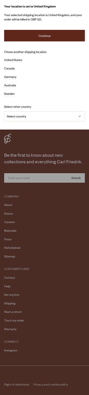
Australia (10, 85)
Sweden (9, 94)
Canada (9, 68)
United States (13, 60)
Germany (10, 77)
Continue (44, 36)
